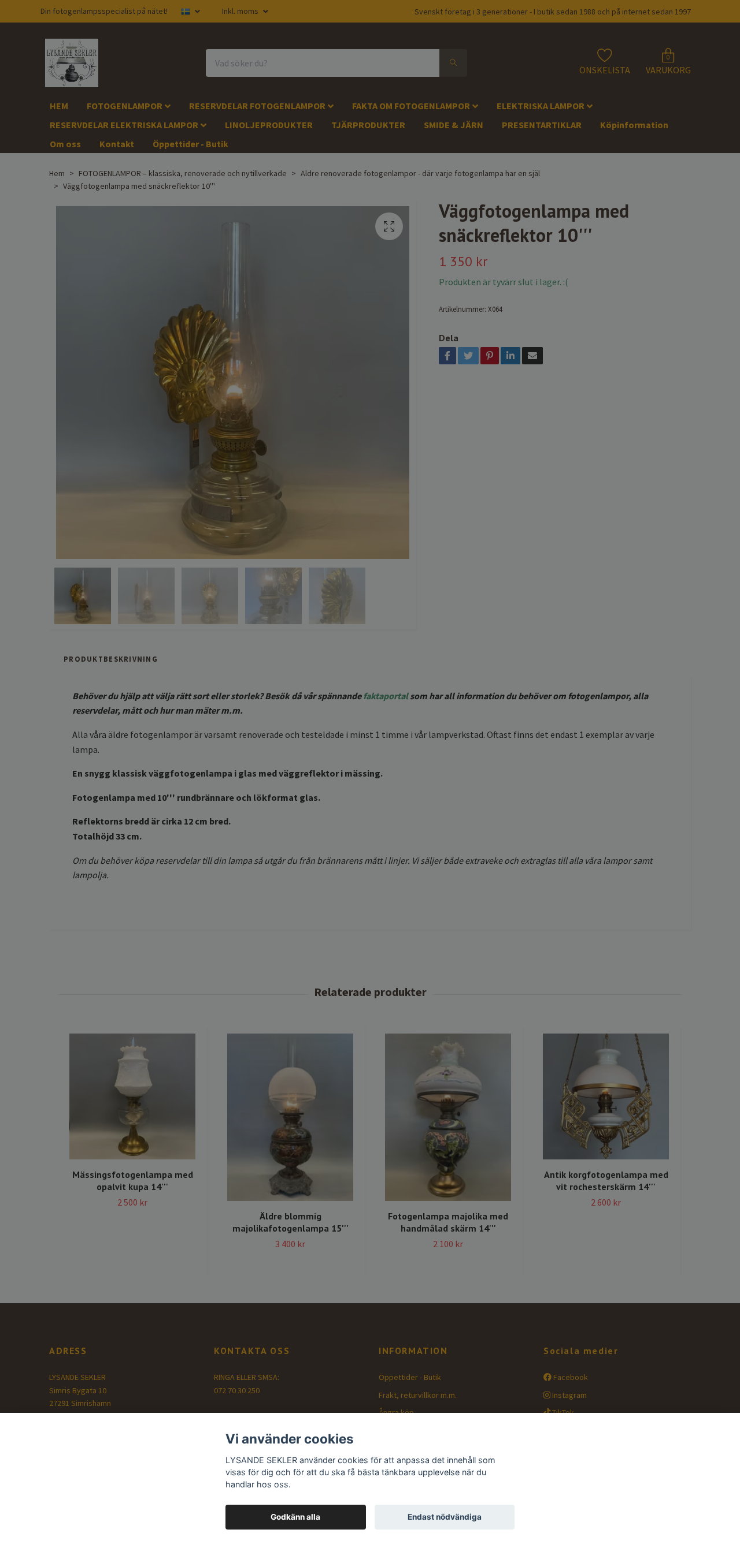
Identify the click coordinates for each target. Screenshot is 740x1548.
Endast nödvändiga (445, 1516)
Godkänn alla (295, 1516)
